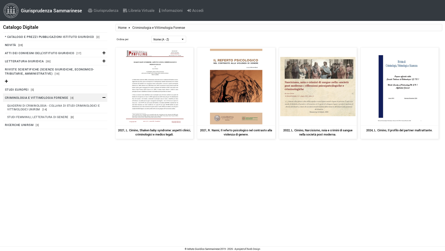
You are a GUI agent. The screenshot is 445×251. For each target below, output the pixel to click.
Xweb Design (253, 249)
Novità (14, 45)
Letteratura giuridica (28, 61)
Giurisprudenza (106, 10)
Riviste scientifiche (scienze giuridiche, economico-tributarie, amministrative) (49, 71)
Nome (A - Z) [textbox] (161, 39)
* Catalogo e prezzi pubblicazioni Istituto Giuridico (52, 37)
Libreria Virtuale (141, 10)
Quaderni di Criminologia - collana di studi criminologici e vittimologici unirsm (53, 107)
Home (122, 27)
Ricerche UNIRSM (22, 125)
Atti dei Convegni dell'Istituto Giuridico (43, 53)
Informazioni (172, 10)
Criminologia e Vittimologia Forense (39, 98)
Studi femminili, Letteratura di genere (40, 117)
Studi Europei (19, 89)
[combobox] (168, 39)
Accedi (197, 10)
